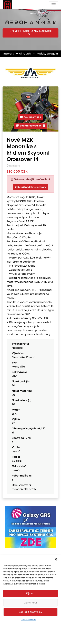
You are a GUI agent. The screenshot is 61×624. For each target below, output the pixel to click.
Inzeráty (8, 53)
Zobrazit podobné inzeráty (30, 187)
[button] (56, 559)
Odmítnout (30, 602)
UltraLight (25, 53)
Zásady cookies (28, 620)
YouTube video (32, 117)
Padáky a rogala (47, 53)
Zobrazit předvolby (30, 612)
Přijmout (30, 593)
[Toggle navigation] (53, 4)
